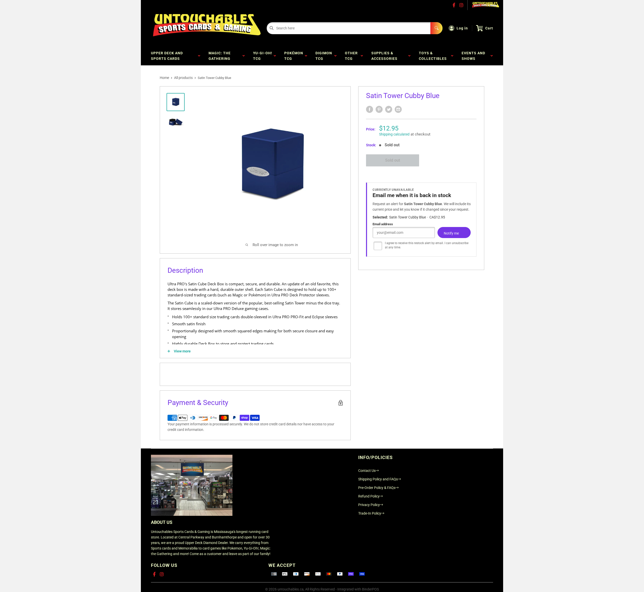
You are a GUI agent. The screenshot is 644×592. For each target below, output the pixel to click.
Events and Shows (473, 56)
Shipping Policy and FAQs (378, 479)
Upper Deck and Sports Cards (167, 56)
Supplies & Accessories (385, 56)
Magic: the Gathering (220, 56)
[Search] (436, 28)
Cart (489, 28)
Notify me (451, 233)
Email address (383, 224)
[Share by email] (398, 109)
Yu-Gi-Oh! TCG (262, 56)
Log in (462, 28)
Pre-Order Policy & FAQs (376, 488)
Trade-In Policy (369, 513)
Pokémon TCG (293, 56)
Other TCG (351, 56)
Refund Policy (369, 496)
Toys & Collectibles (434, 56)
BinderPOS (370, 589)
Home (164, 78)
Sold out (392, 160)
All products (183, 78)
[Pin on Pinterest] (379, 109)
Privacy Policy (369, 505)
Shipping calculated (394, 134)
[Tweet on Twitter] (388, 109)
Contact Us (367, 471)
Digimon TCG (323, 56)
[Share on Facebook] (369, 109)
